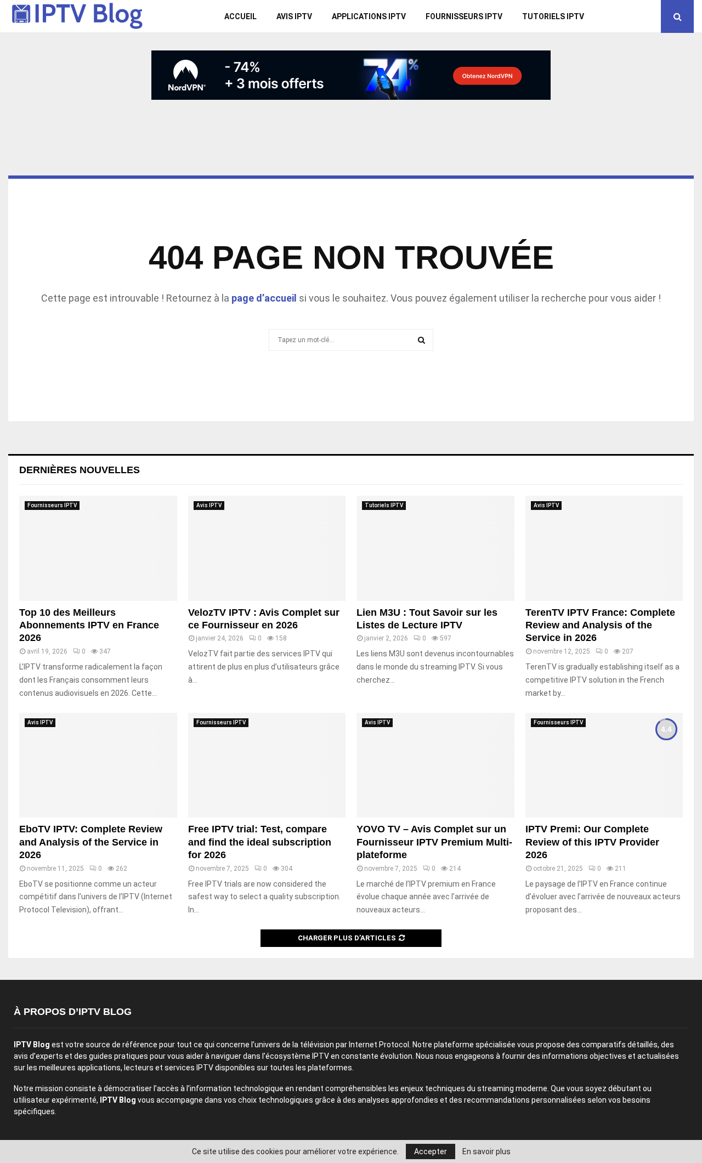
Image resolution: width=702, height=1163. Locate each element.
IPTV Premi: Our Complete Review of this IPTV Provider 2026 (592, 842)
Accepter (430, 1151)
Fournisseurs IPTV (464, 16)
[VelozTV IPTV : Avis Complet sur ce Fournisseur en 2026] (267, 548)
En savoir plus (486, 1151)
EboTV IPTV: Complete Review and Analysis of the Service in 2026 (90, 842)
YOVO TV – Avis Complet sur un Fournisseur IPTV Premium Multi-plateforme (434, 842)
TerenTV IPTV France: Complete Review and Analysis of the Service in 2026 (600, 625)
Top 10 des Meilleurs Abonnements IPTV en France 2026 (89, 625)
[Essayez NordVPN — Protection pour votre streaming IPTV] (351, 75)
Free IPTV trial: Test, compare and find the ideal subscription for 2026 (259, 842)
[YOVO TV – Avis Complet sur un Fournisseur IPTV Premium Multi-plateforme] (435, 765)
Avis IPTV (294, 16)
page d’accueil (264, 298)
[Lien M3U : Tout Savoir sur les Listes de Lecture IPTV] (435, 548)
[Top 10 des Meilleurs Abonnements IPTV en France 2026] (98, 548)
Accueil (240, 16)
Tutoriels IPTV (553, 16)
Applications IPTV (369, 16)
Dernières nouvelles (79, 469)
